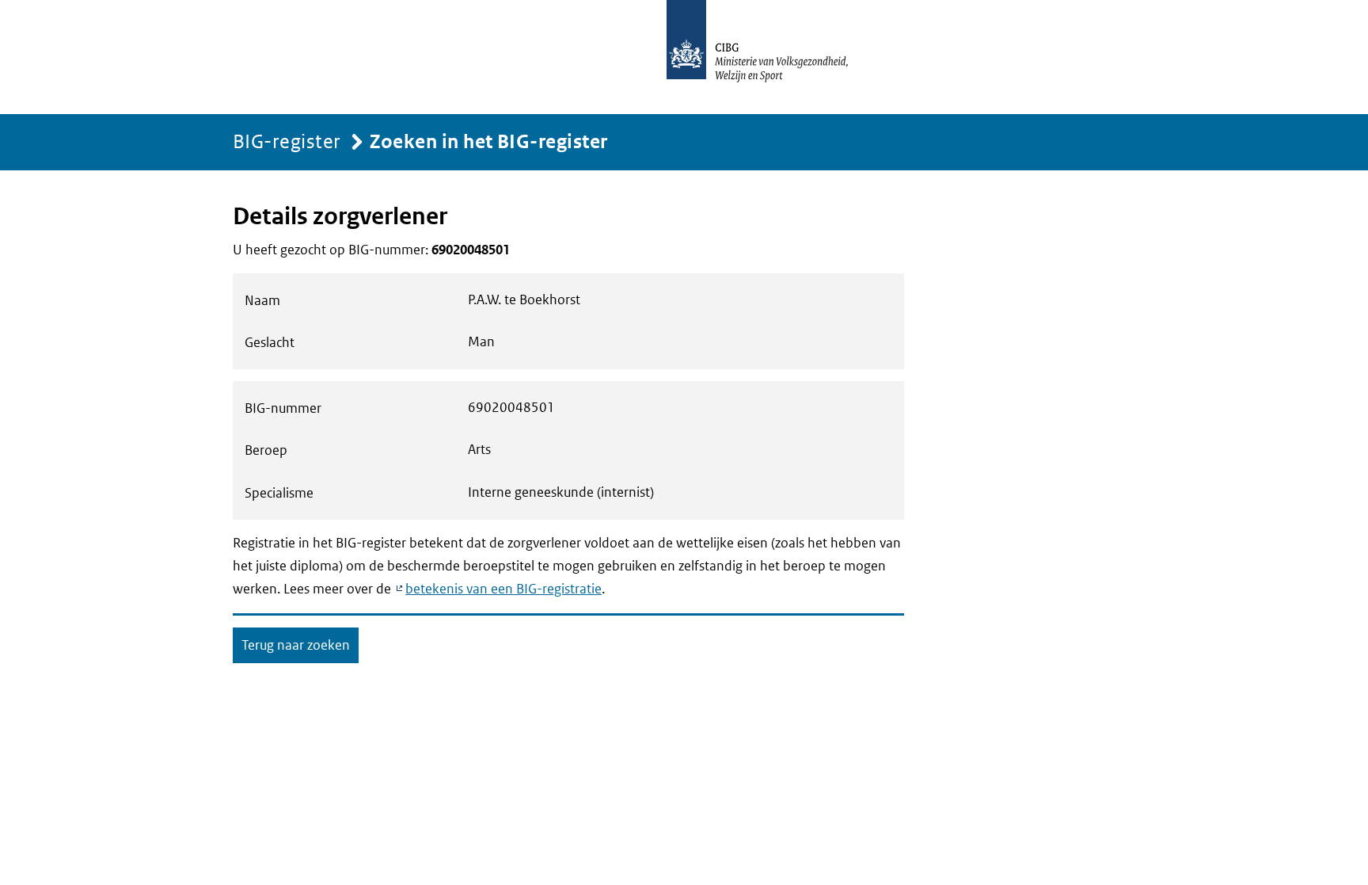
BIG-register (287, 140)
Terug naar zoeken (295, 645)
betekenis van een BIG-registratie (503, 588)
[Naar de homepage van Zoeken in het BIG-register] (774, 57)
